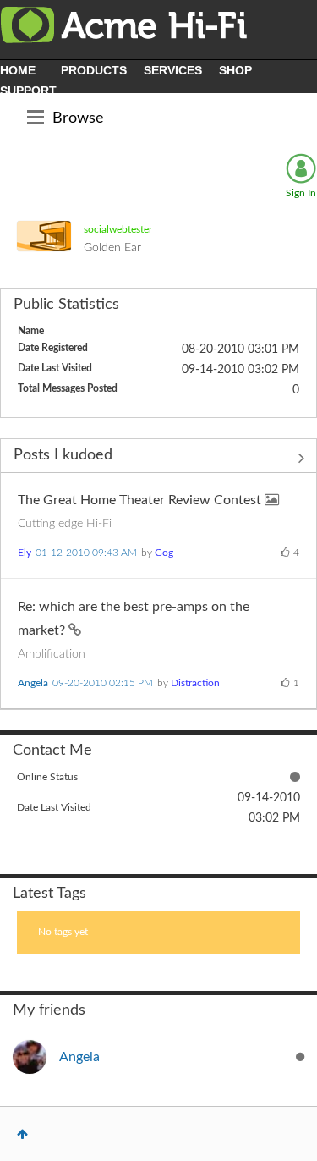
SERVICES (173, 70)
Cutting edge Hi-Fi (65, 524)
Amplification (51, 654)
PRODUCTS (94, 70)
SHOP (235, 70)
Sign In (301, 193)
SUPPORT (28, 90)
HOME (18, 70)
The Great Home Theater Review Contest (141, 500)
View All (158, 457)
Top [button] (22, 1134)
